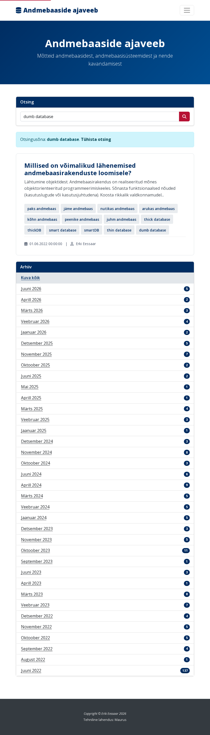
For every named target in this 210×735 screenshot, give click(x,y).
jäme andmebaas (78, 208)
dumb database (152, 230)
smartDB (91, 230)
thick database (157, 219)
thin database (119, 230)
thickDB (34, 230)
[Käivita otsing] (184, 116)
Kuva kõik (30, 277)
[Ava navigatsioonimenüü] (187, 10)
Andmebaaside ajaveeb (60, 10)
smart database (62, 230)
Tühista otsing (96, 139)
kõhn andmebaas (42, 219)
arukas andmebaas (158, 208)
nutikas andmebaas (117, 208)
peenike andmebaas (82, 219)
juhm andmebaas (121, 219)
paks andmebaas (41, 208)
